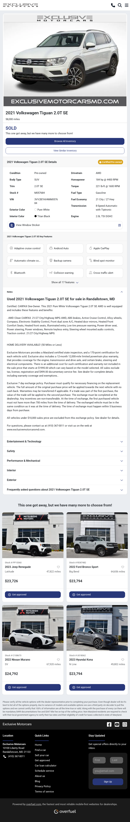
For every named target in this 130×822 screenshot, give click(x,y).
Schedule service (44, 770)
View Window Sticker (28, 225)
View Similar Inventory (65, 150)
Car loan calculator (45, 765)
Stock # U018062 (77, 655)
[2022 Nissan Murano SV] (32, 628)
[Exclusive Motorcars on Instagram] (123, 724)
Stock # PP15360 (13, 562)
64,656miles (118, 571)
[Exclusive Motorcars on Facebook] (108, 724)
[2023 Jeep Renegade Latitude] (32, 535)
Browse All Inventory (65, 141)
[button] (113, 5)
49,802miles (118, 664)
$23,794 (75, 581)
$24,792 (11, 674)
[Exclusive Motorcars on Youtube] (116, 724)
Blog (37, 781)
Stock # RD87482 (77, 562)
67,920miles (54, 664)
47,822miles (54, 571)
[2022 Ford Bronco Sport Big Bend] (97, 535)
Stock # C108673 (13, 655)
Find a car (40, 750)
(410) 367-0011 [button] (16, 756)
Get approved (19, 594)
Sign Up (108, 781)
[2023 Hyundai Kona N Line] (97, 628)
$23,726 (11, 581)
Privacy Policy (43, 786)
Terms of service (44, 791)
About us (40, 776)
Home (38, 744)
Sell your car (42, 755)
